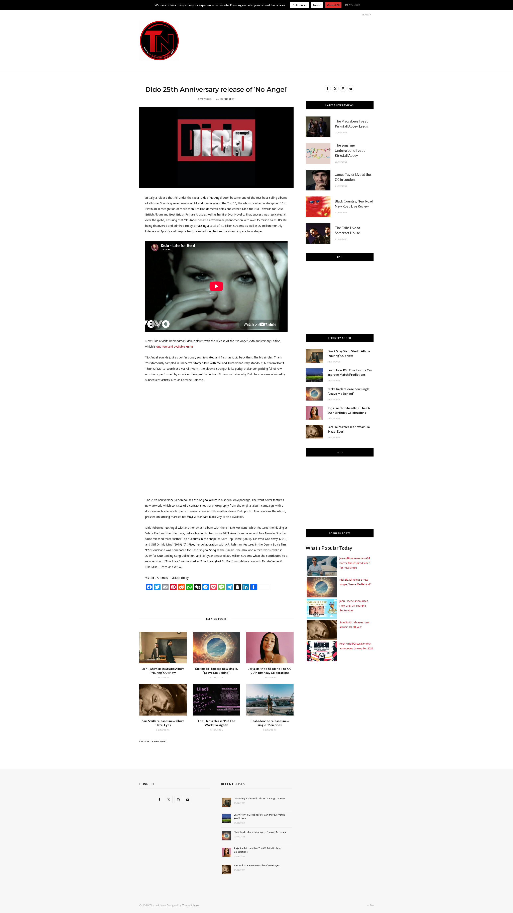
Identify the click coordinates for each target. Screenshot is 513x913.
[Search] (358, 14)
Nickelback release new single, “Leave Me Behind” (261, 831)
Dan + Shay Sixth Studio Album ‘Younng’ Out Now (259, 798)
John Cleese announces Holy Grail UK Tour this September (353, 605)
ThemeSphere (190, 905)
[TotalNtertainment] (159, 41)
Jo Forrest (227, 99)
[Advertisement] (301, 30)
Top (372, 905)
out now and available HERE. (174, 346)
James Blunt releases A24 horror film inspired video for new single (354, 562)
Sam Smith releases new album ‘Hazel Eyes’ (257, 865)
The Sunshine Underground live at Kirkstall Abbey (350, 150)
